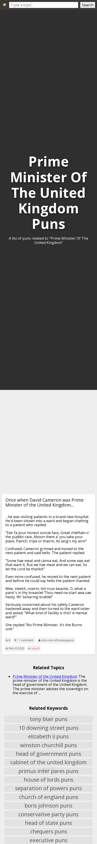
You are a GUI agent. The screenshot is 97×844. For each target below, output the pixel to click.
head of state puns (48, 822)
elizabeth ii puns (48, 736)
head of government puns (48, 753)
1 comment (26, 640)
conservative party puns (48, 814)
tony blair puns (48, 719)
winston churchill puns (48, 745)
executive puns (48, 840)
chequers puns (48, 831)
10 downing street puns (49, 727)
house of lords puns (48, 779)
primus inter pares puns (48, 771)
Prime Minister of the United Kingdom (45, 676)
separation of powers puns (48, 788)
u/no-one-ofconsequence (58, 640)
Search (87, 4)
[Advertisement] (48, 442)
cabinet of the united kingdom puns (48, 762)
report (35, 648)
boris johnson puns (48, 805)
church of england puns (48, 797)
